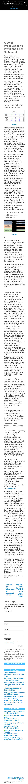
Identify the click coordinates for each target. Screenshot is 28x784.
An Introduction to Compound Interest (9, 590)
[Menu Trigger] (24, 3)
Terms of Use (15, 778)
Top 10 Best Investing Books (14, 696)
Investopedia (10, 488)
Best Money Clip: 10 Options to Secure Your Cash (14, 679)
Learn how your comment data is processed (13, 642)
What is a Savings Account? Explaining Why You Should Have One (14, 684)
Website (6, 634)
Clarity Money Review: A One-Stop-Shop (12, 689)
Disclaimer (16, 777)
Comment (7, 611)
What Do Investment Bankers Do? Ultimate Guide (14, 693)
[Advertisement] (14, 25)
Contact (21, 778)
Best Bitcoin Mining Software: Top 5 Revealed (13, 699)
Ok (11, 8)
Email (6, 629)
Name (6, 624)
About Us (10, 777)
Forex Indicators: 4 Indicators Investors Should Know (14, 674)
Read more (15, 8)
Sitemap (21, 780)
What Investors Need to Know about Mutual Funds (19, 590)
